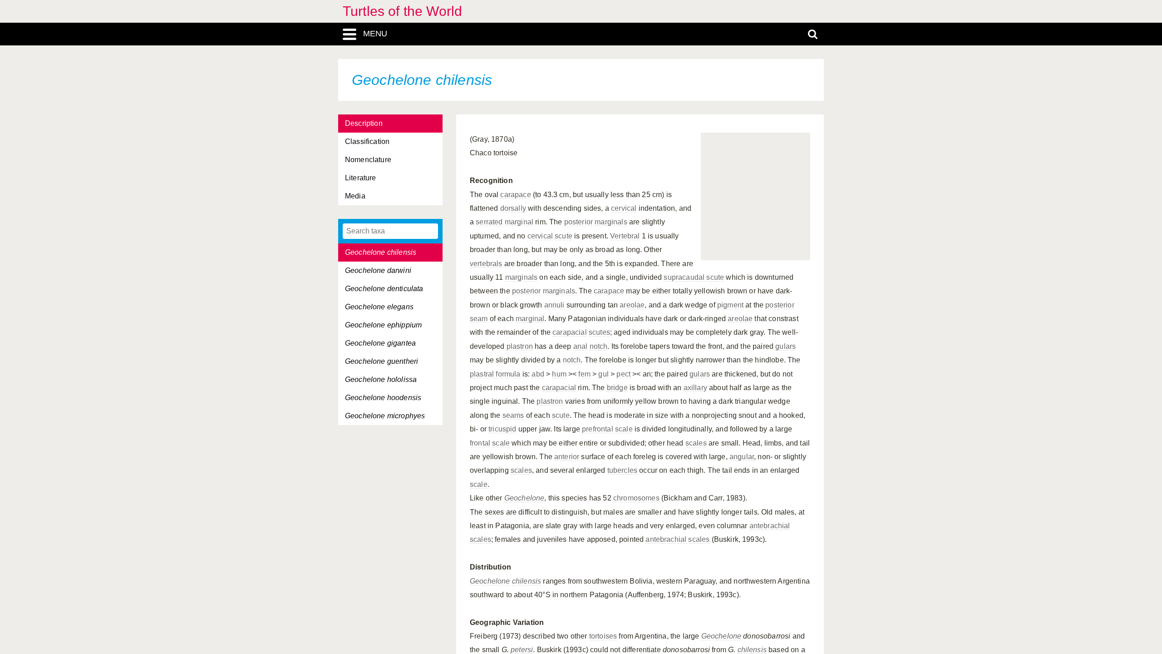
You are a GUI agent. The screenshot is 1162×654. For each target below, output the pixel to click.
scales (696, 443)
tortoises (603, 636)
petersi (522, 650)
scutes (599, 332)
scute (561, 415)
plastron (520, 346)
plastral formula (495, 374)
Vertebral (625, 236)
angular (741, 457)
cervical (623, 208)
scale (624, 429)
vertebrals (486, 264)
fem (584, 374)
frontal (480, 443)
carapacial (569, 332)
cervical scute (549, 236)
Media (355, 196)
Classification (367, 141)
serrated (489, 222)
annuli (554, 305)
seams (513, 415)
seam (479, 318)
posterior (578, 222)
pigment (730, 305)
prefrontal (597, 429)
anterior (566, 457)
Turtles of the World (402, 11)
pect (623, 374)
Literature (360, 178)
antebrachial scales (677, 539)
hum (559, 374)
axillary (695, 387)
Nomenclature (368, 160)
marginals (611, 222)
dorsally (513, 208)
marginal (519, 222)
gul (603, 374)
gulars (785, 346)
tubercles (622, 470)
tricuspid (502, 429)
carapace (515, 194)
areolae (632, 305)
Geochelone (524, 498)
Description (364, 123)
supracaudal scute (694, 277)
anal (580, 346)
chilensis (526, 581)
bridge (617, 387)
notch (599, 346)
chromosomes (636, 498)
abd (538, 374)
